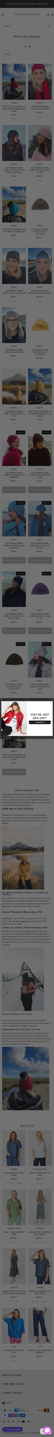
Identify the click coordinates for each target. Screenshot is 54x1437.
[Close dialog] (51, 703)
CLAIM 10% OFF (39, 722)
